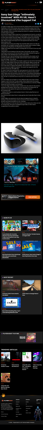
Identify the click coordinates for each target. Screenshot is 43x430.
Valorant (17, 402)
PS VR (3, 232)
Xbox (27, 410)
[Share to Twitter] (38, 24)
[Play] (31, 161)
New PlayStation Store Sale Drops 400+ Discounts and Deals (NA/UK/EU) (11, 256)
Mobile (27, 402)
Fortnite (17, 412)
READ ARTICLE (33, 197)
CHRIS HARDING (9, 23)
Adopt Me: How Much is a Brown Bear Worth (5, 387)
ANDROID (4, 309)
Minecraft (18, 406)
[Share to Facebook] (36, 24)
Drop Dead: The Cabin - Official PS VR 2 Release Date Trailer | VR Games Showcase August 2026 (21, 166)
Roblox (17, 404)
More (17, 416)
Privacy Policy (4, 416)
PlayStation (28, 408)
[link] (6, 166)
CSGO (3, 292)
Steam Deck (28, 412)
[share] (36, 166)
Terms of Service (4, 414)
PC (26, 404)
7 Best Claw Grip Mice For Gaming (37, 366)
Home (2, 9)
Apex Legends (19, 414)
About (2, 412)
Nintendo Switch (29, 406)
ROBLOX (2, 383)
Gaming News (6, 10)
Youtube (38, 403)
